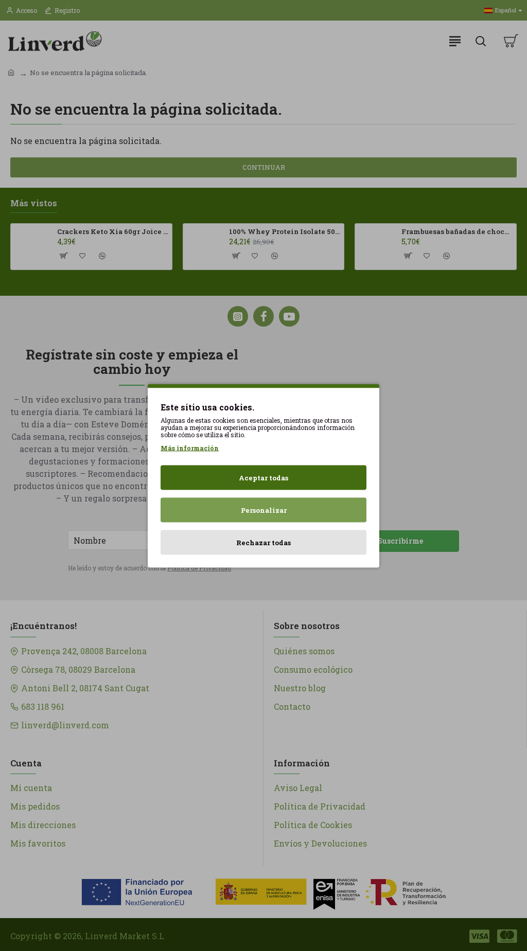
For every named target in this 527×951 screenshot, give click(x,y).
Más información (190, 447)
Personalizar (264, 509)
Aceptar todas (263, 477)
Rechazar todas (263, 542)
